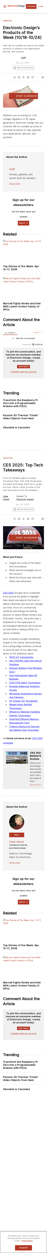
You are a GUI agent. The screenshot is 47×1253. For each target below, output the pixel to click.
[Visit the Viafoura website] (37, 344)
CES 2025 (8, 593)
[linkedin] (19, 77)
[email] (32, 77)
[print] (42, 77)
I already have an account (23, 371)
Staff (23, 57)
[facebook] (14, 77)
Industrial (8, 458)
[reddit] (28, 77)
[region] (23, 339)
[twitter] (23, 77)
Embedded (7, 21)
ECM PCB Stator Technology (24, 682)
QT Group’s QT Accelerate (23, 701)
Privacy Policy (27, 1241)
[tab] (10, 333)
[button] (5, 6)
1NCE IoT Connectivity (21, 657)
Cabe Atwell (16, 841)
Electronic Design (25, 499)
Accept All (23, 1248)
